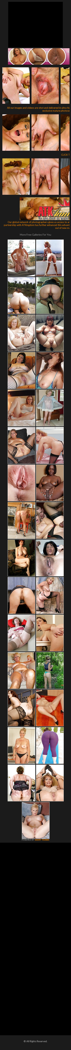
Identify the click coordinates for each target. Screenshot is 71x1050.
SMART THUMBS (42, 840)
